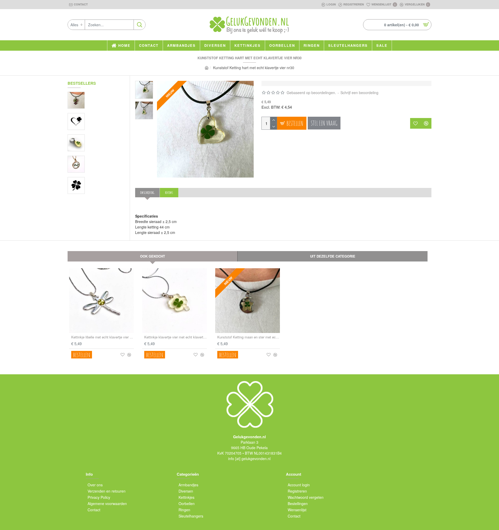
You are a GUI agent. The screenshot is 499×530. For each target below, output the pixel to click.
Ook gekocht (152, 256)
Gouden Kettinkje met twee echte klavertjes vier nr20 (105, 158)
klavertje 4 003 (98, 179)
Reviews (169, 193)
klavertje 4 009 (98, 115)
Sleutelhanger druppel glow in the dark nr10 (105, 137)
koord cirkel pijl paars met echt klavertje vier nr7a (105, 94)
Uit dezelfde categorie (332, 256)
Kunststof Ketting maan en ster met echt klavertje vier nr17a (248, 337)
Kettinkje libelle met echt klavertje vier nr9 (102, 337)
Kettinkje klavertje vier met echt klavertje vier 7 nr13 (175, 337)
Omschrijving (147, 193)
